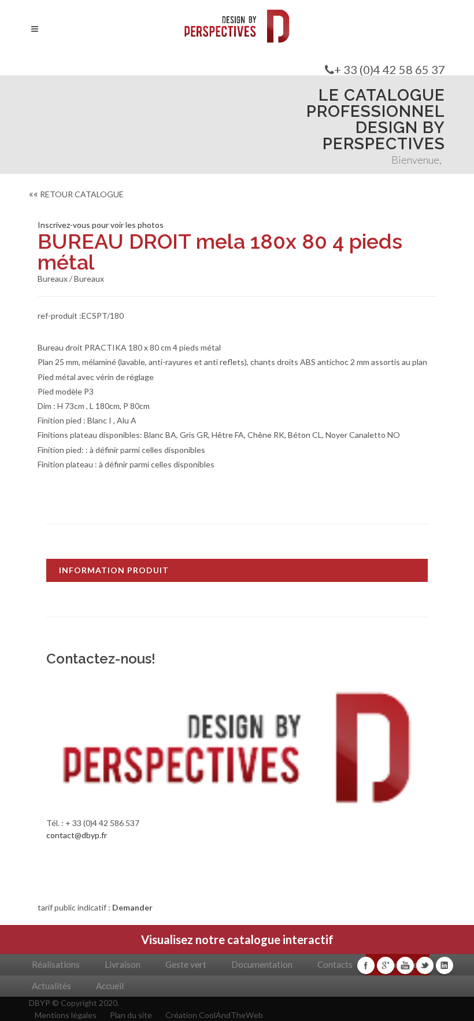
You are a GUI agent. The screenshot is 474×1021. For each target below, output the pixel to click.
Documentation (261, 964)
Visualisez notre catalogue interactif (237, 939)
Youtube (405, 965)
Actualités (51, 986)
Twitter (425, 965)
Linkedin (444, 965)
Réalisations (56, 964)
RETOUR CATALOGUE (76, 194)
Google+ (385, 965)
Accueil (110, 986)
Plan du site (131, 1015)
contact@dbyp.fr (76, 835)
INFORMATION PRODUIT (114, 570)
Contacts (335, 964)
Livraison (122, 964)
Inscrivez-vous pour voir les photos (101, 225)
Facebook (366, 965)
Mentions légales (66, 1015)
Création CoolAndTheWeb (214, 1015)
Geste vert (185, 964)
